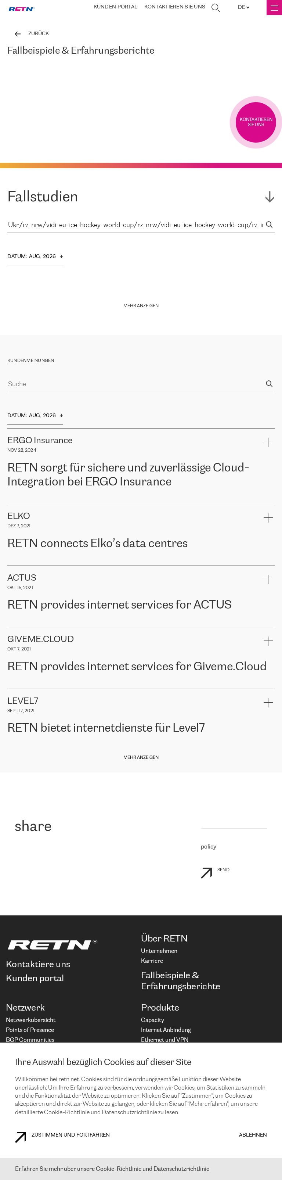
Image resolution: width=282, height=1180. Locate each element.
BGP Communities (30, 1040)
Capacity (152, 1020)
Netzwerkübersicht (30, 1020)
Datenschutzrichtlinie (181, 1169)
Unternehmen (159, 951)
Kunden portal (116, 7)
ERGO (14, 500)
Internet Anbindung (166, 1030)
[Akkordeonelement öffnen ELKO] (267, 517)
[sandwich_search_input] (269, 225)
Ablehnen (253, 1135)
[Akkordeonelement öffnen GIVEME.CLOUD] (267, 640)
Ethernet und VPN (164, 1040)
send (223, 870)
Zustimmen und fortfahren (71, 1135)
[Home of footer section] (70, 945)
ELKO (79, 561)
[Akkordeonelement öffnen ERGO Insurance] (267, 441)
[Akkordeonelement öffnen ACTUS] (267, 579)
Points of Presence (30, 1030)
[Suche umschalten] (215, 7)
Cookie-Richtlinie (118, 1169)
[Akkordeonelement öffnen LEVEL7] (267, 702)
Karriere (152, 961)
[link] (21, 8)
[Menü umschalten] (274, 7)
